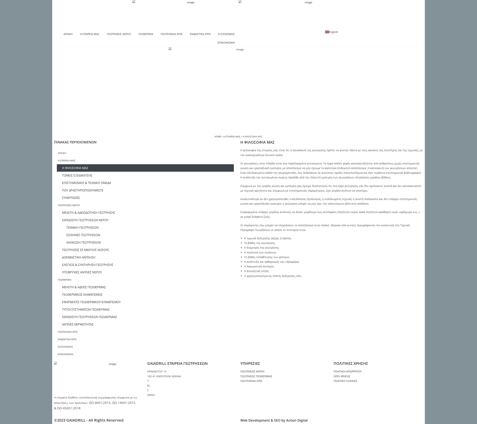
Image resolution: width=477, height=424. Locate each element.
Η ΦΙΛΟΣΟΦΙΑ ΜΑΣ (75, 168)
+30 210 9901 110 (161, 381)
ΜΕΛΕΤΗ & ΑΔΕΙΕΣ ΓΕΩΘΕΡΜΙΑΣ (84, 287)
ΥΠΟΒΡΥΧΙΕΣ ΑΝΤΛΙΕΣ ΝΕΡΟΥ (82, 272)
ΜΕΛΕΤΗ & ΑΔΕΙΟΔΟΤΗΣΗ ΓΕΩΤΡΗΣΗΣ (88, 213)
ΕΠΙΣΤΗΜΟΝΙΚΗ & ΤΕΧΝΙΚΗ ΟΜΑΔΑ (86, 183)
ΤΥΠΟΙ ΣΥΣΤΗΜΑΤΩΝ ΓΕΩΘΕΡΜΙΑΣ (86, 309)
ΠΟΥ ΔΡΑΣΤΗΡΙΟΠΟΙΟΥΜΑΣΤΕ (82, 190)
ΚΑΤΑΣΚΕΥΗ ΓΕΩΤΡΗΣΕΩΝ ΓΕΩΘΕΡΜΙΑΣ (89, 317)
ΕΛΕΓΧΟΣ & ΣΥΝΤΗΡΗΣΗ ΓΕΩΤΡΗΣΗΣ (87, 265)
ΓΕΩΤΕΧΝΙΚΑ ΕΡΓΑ (171, 34)
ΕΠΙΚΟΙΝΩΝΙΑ (226, 42)
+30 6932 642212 (161, 385)
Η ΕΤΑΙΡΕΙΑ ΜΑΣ (89, 34)
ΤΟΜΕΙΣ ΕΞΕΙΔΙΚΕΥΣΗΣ (77, 175)
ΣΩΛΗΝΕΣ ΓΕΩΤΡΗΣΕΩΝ (83, 235)
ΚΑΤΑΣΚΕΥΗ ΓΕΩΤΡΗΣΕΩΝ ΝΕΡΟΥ (85, 220)
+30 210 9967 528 (161, 390)
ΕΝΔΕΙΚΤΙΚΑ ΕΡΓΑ (200, 34)
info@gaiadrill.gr (166, 395)
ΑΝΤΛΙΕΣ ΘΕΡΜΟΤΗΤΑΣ (78, 324)
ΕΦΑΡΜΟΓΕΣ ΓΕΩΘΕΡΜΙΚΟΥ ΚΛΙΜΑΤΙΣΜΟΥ (91, 302)
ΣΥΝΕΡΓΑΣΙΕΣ (71, 198)
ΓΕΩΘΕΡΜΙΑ (145, 34)
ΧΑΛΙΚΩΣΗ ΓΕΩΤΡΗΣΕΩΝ (83, 242)
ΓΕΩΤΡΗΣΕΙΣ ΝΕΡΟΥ (119, 34)
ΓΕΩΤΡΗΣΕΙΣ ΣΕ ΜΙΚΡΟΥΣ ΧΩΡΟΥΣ (85, 250)
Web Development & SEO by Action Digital (274, 420)
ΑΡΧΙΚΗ (68, 34)
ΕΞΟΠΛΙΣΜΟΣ (226, 34)
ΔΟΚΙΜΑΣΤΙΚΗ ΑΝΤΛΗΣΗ (78, 257)
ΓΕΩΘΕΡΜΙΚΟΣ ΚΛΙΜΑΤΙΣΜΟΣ (82, 295)
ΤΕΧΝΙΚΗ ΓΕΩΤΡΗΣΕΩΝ (82, 228)
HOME (217, 136)
